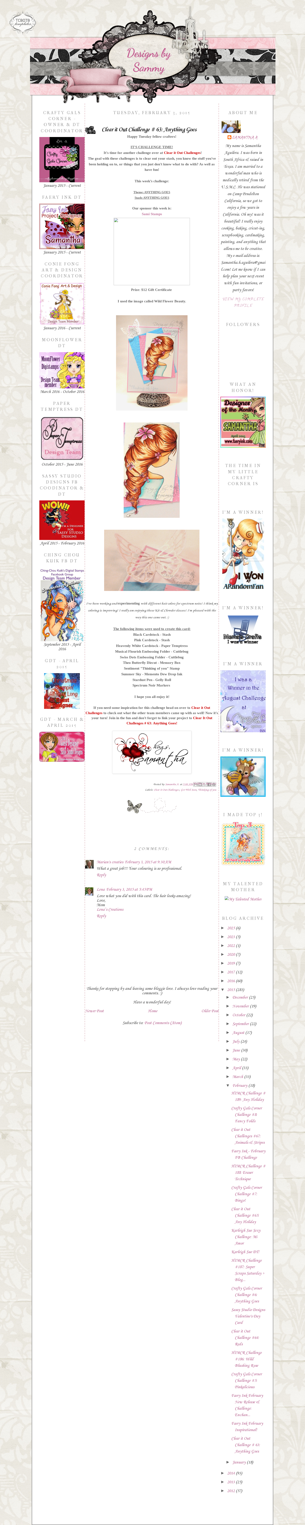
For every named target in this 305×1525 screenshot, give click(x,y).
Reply (101, 875)
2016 (231, 981)
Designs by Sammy (149, 60)
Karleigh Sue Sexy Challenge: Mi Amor (245, 1237)
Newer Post (94, 1011)
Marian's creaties (110, 862)
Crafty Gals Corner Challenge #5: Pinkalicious (246, 1380)
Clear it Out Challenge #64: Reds (245, 1338)
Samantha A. (245, 138)
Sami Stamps (152, 214)
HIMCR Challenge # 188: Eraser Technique (248, 1172)
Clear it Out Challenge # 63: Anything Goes (245, 1445)
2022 (231, 946)
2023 (231, 937)
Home (152, 1011)
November (241, 1006)
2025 (231, 928)
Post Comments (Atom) (162, 1023)
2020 (231, 954)
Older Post (210, 1011)
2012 (231, 1491)
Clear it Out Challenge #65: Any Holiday (245, 1215)
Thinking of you (207, 790)
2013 (231, 1482)
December (240, 997)
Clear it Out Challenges (182, 153)
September (241, 1024)
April (237, 1068)
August (238, 1033)
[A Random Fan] (243, 589)
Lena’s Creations (110, 909)
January (239, 1462)
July (236, 1041)
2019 (231, 963)
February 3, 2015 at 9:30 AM (148, 862)
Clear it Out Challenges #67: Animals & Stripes (247, 1136)
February (240, 1085)
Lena (101, 889)
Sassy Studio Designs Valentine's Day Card (248, 1316)
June (236, 1050)
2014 (231, 1473)
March (238, 1077)
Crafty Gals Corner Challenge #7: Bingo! (246, 1194)
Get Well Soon (189, 790)
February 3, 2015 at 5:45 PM (129, 889)
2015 (231, 990)
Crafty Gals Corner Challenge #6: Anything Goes (246, 1295)
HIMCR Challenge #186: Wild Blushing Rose (246, 1359)
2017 (231, 972)
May (236, 1059)
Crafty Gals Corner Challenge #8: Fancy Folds (246, 1114)
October (239, 1015)
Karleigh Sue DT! (245, 1252)
